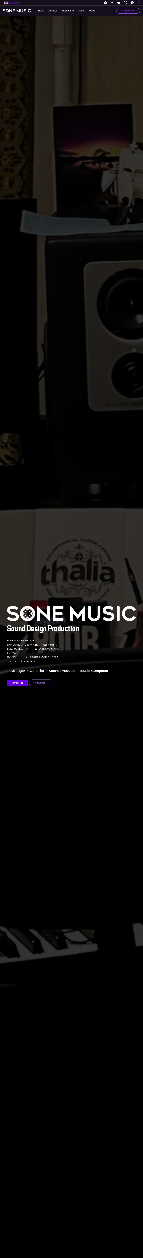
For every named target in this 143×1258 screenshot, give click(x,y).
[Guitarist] (35, 670)
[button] (139, 3)
